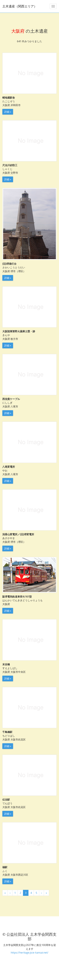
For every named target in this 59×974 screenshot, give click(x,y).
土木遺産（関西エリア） (19, 6)
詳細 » (7, 111)
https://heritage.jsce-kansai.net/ (29, 952)
